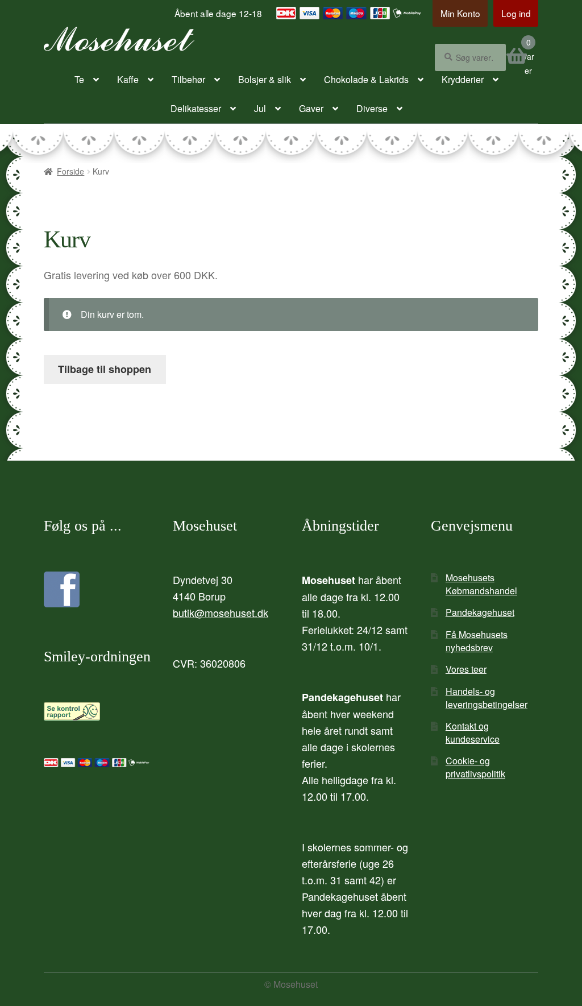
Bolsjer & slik (264, 79)
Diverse (372, 108)
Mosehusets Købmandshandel (481, 584)
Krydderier (463, 79)
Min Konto (460, 13)
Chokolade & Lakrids (366, 79)
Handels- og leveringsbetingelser (486, 698)
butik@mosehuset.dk (220, 612)
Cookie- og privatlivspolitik (475, 767)
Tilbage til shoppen (104, 369)
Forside (70, 171)
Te (79, 79)
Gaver (311, 108)
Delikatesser (196, 108)
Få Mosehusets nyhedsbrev (477, 641)
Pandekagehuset (480, 612)
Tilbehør (188, 79)
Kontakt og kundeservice (473, 732)
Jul (260, 108)
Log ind (516, 13)
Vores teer (466, 669)
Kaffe (128, 79)
